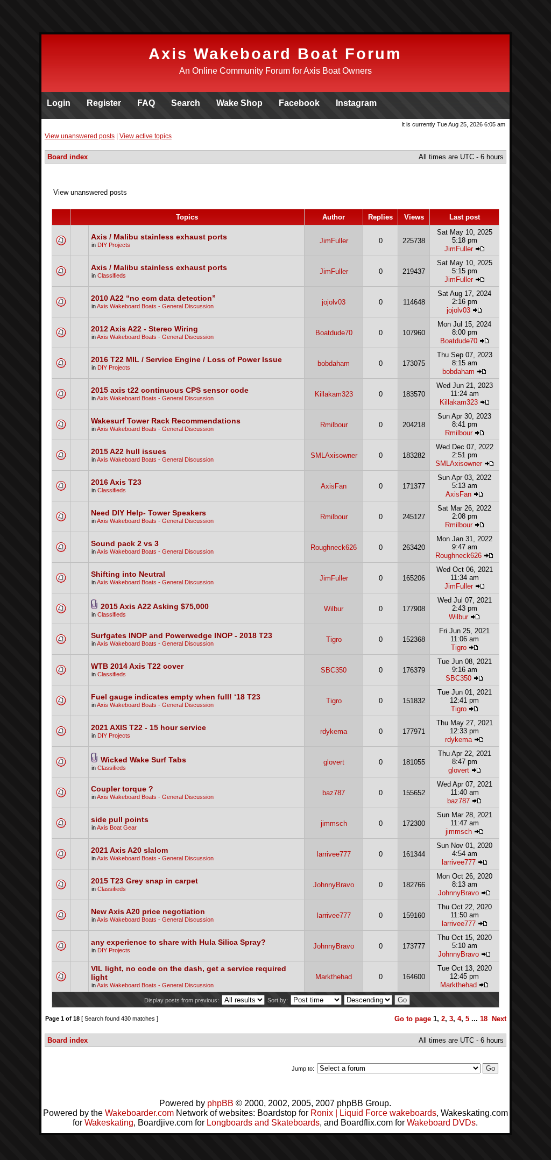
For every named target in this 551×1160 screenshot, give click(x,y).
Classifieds (111, 275)
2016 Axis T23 (116, 482)
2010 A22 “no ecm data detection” (153, 298)
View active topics (145, 136)
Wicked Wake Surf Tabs (143, 759)
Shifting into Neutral (128, 574)
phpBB (220, 1103)
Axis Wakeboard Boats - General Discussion (155, 306)
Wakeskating (108, 1122)
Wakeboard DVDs (441, 1122)
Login (58, 103)
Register (104, 103)
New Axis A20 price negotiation (148, 911)
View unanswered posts (80, 136)
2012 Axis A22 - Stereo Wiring (144, 328)
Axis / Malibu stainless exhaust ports (159, 236)
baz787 (333, 793)
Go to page (412, 1019)
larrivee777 (334, 854)
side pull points (120, 819)
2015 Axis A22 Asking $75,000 (155, 606)
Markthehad (333, 977)
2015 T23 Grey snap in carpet (144, 880)
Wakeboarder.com (139, 1112)
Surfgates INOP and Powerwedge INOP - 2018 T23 (181, 635)
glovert (333, 762)
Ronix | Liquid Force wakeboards (373, 1112)
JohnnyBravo (333, 885)
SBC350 (334, 670)
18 (484, 1019)
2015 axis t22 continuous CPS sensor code (170, 390)
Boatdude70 (333, 333)
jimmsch (334, 823)
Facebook (299, 103)
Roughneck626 (333, 547)
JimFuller (334, 241)
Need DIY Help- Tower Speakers (148, 512)
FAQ (146, 103)
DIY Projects (113, 245)
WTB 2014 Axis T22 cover (137, 666)
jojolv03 (333, 302)
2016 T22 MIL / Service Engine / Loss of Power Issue (186, 359)
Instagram (356, 103)
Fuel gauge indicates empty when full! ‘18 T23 (175, 696)
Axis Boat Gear (117, 827)
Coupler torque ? (122, 788)
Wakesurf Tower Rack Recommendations (166, 420)
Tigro (334, 639)
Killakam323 (334, 394)
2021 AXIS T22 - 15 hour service (148, 727)
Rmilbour (334, 425)
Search (185, 103)
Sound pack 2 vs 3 (125, 543)
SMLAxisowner (333, 455)
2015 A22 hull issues (128, 451)
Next (499, 1019)
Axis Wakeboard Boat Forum (275, 53)
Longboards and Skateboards (263, 1122)
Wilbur (333, 609)
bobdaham (333, 363)
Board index (67, 157)
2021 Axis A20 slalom (129, 850)
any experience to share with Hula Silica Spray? (178, 942)
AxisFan (334, 486)
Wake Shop (239, 103)
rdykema (333, 731)
